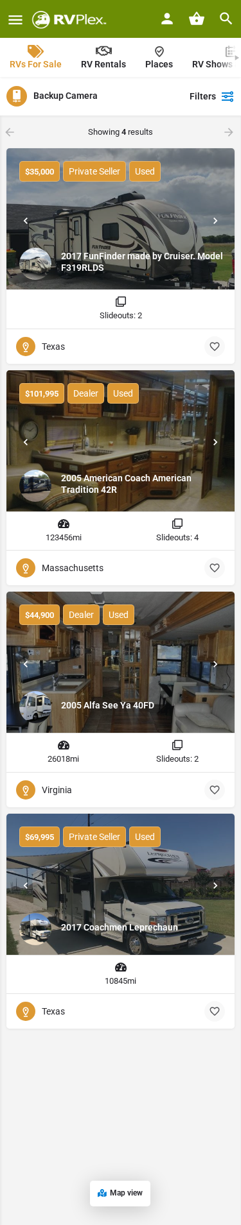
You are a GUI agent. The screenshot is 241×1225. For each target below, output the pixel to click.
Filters (203, 96)
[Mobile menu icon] (15, 19)
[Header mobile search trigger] (226, 18)
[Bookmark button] (214, 346)
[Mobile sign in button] (167, 18)
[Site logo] (71, 19)
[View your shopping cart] (196, 18)
